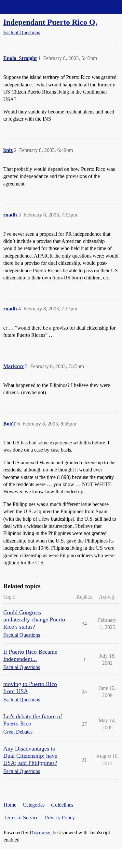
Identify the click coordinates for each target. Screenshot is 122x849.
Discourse (40, 832)
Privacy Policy (60, 817)
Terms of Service (21, 817)
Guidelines (62, 805)
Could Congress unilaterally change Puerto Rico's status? (34, 619)
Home (10, 805)
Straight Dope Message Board (34, 6)
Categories (34, 805)
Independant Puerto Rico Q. (50, 22)
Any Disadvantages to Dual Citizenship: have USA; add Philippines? (30, 755)
